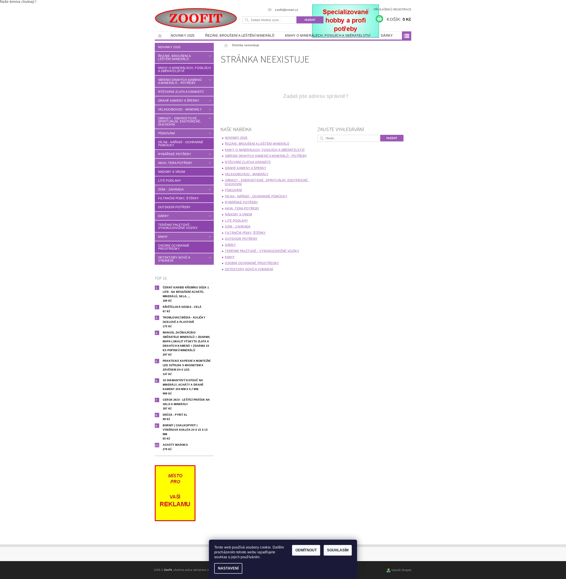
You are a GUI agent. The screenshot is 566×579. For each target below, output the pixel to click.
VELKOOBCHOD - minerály (180, 109)
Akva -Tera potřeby (175, 163)
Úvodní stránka (160, 35)
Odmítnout (306, 550)
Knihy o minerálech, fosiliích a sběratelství (327, 35)
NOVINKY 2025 (183, 35)
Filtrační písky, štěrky (178, 198)
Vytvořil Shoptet (401, 570)
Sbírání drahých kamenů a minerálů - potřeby (180, 81)
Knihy (163, 236)
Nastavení (228, 568)
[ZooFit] (196, 18)
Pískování (166, 133)
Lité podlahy (169, 180)
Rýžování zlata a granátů (181, 91)
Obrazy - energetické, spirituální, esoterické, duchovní (179, 121)
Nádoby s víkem (171, 171)
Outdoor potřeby (174, 207)
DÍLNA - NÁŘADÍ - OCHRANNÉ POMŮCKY (180, 143)
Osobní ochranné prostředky (173, 247)
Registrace (402, 9)
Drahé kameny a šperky (178, 100)
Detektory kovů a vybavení (174, 259)
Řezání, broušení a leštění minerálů (239, 35)
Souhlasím (337, 550)
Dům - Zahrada (171, 189)
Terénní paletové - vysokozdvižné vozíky (178, 226)
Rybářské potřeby (174, 154)
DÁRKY (387, 35)
